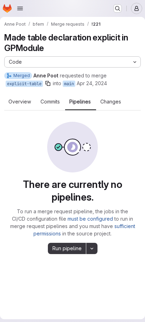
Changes (110, 102)
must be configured (90, 219)
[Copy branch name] (48, 83)
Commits (50, 102)
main (69, 84)
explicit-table (24, 84)
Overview (19, 102)
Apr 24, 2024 (92, 83)
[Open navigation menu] (20, 8)
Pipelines (80, 102)
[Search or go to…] (117, 8)
